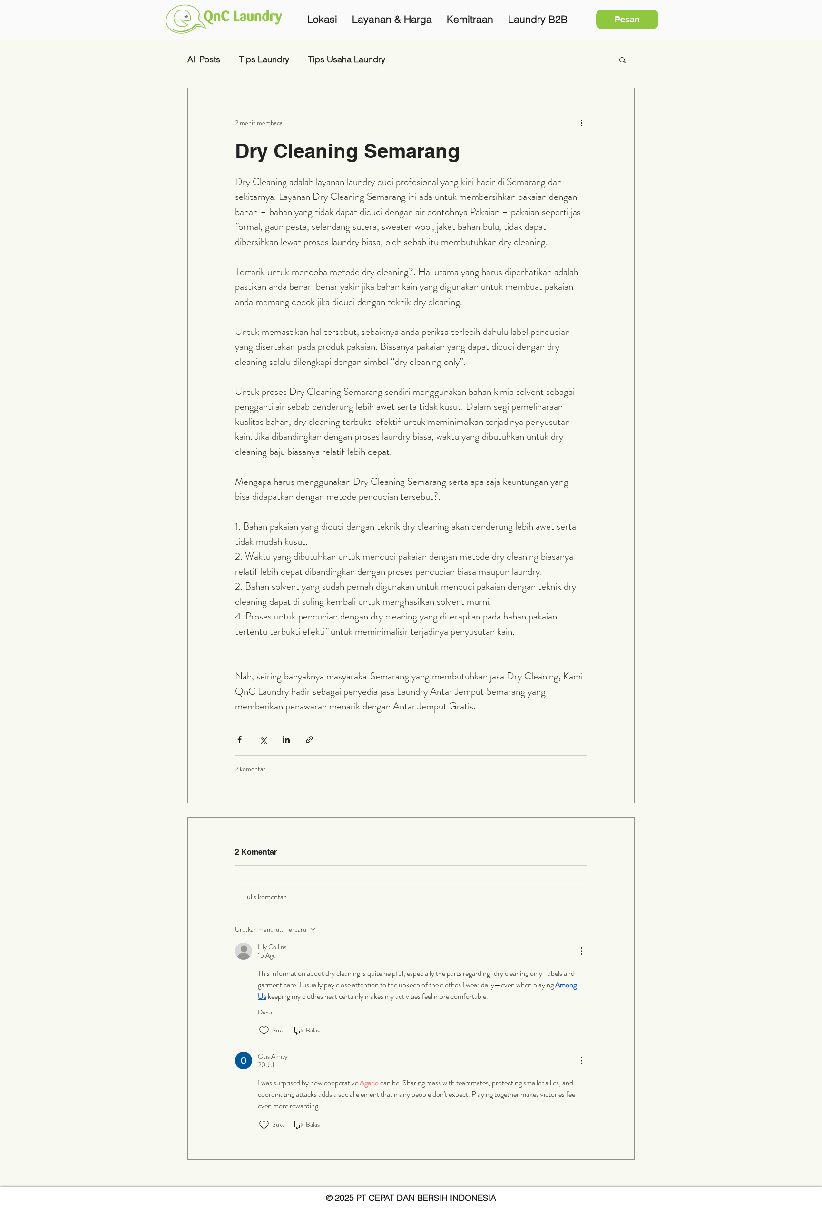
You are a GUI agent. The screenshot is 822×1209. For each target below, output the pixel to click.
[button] (622, 59)
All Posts (203, 59)
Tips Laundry (264, 59)
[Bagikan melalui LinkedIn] (286, 739)
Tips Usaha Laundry (346, 59)
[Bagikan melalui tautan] (309, 739)
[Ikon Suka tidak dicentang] (264, 1030)
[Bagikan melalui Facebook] (239, 739)
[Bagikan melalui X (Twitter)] (262, 739)
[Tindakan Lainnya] (581, 951)
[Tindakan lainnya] (581, 122)
